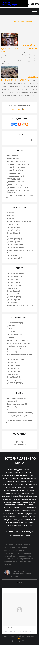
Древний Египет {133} (15, 334)
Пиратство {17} (12, 156)
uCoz (19, 638)
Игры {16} (10, 218)
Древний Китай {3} (13, 279)
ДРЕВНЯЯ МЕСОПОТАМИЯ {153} (18, 164)
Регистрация (17, 109)
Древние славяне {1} (14, 303)
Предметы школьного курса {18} (19, 221)
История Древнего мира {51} (17, 162)
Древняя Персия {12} (14, 365)
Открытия (10, 410)
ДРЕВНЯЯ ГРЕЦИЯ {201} (15, 182)
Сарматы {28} (12, 352)
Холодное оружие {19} (15, 323)
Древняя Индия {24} (14, 380)
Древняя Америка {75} (15, 383)
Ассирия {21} (11, 362)
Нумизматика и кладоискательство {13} (19, 251)
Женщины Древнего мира (16, 407)
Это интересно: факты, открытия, (20, 413)
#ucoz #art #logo (9, 628)
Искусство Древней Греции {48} (18, 343)
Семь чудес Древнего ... (15, 416)
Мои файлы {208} (13, 213)
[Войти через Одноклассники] (26, 124)
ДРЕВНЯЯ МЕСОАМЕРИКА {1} (17, 188)
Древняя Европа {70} (14, 258)
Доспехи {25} (11, 326)
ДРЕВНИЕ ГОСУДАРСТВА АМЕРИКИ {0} (19, 196)
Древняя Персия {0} (14, 285)
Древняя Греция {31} (14, 239)
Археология (11, 401)
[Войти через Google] (23, 124)
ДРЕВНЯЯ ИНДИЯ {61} (15, 173)
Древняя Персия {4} (14, 242)
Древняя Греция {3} (14, 291)
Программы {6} (12, 216)
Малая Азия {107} (13, 374)
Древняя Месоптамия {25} (16, 359)
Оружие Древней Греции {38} (17, 340)
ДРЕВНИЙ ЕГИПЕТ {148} (16, 167)
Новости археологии (14, 398)
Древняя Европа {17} (14, 300)
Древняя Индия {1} (13, 282)
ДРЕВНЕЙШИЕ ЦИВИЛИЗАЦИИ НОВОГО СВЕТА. (19, 48)
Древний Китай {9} (13, 230)
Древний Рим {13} (13, 294)
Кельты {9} (11, 331)
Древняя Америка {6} (14, 297)
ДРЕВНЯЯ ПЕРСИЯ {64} (15, 176)
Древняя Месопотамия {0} (16, 273)
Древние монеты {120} (15, 349)
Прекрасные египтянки (15, 404)
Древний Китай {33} (14, 377)
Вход (25, 109)
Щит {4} (10, 329)
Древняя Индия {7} (13, 233)
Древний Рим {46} (13, 227)
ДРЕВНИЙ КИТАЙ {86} (15, 170)
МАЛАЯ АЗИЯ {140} (13, 179)
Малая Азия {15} (12, 224)
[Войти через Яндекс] (19, 124)
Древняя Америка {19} (15, 245)
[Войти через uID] (12, 124)
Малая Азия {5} (12, 288)
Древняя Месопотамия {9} (16, 248)
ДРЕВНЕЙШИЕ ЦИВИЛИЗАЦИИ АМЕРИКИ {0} (18, 191)
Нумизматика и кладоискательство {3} (19, 306)
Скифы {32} (11, 337)
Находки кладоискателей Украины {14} (19, 356)
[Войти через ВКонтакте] (15, 124)
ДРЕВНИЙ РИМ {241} (14, 185)
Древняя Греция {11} (14, 371)
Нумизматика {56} (13, 159)
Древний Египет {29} (14, 236)
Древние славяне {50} (15, 255)
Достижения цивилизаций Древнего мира (19, 421)
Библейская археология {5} (17, 346)
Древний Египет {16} (14, 276)
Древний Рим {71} (13, 368)
